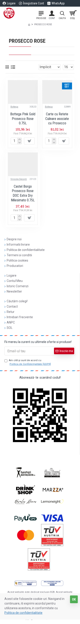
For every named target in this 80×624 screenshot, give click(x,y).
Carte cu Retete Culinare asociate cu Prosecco (57, 118)
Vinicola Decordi (18, 179)
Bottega (14, 107)
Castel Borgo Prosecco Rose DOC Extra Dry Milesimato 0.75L (23, 193)
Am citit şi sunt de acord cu (30, 362)
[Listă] (13, 67)
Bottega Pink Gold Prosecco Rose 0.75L (22, 118)
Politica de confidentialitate (23, 612)
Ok (74, 599)
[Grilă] (7, 67)
